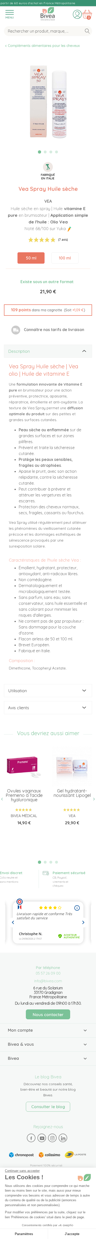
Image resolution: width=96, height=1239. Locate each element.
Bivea (47, 13)
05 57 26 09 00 (48, 973)
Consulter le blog (48, 1106)
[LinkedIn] (63, 1138)
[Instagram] (52, 1138)
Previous (4, 799)
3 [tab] (50, 152)
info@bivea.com (48, 981)
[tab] (48, 351)
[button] (48, 310)
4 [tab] (56, 152)
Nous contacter (48, 1014)
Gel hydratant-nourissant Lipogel (72, 793)
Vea (48, 201)
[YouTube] (42, 1138)
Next (92, 799)
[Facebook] (31, 1138)
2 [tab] (45, 152)
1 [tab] (39, 152)
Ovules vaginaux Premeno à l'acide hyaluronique (24, 795)
